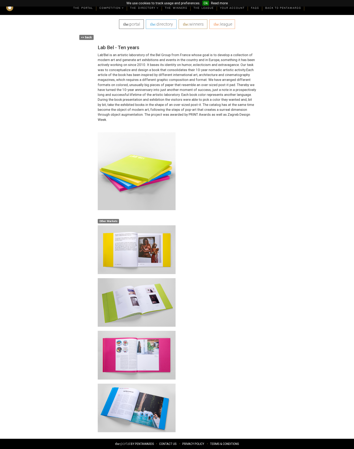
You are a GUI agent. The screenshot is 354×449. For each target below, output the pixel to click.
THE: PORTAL (83, 7)
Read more (219, 3)
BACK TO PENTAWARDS (283, 7)
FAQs (255, 7)
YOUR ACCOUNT (232, 7)
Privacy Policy (193, 444)
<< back (86, 37)
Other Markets (108, 221)
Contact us (168, 444)
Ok (206, 3)
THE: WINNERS (176, 7)
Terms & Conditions (224, 444)
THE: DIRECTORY (143, 7)
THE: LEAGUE (204, 7)
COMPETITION (110, 7)
